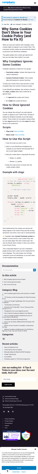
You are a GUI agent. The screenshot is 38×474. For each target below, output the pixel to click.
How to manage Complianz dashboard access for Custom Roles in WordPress (17, 316)
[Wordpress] (4, 411)
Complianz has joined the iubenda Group (15, 319)
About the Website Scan (11, 347)
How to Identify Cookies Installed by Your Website (18, 313)
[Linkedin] (8, 411)
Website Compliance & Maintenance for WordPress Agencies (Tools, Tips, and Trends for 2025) (17, 330)
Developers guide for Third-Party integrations (17, 359)
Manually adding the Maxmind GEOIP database (17, 352)
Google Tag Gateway (10, 354)
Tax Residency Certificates (12, 305)
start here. (31, 19)
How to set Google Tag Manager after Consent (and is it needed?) (18, 301)
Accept (19, 468)
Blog (15, 289)
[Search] (34, 270)
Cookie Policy (16, 471)
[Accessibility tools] (7, 471)
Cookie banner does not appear (13, 349)
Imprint (24, 471)
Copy (33, 178)
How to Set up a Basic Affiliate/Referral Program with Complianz (18, 322)
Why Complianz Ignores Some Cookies (15, 279)
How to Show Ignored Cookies (12, 282)
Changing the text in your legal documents (16, 311)
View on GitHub (19, 131)
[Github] (12, 411)
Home (5, 7)
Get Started (7, 415)
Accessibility (8, 356)
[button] (35, 449)
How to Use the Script (10, 284)
